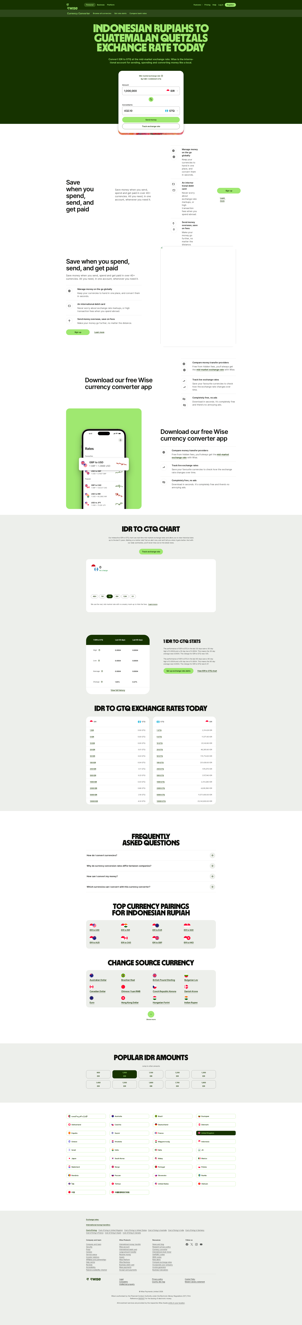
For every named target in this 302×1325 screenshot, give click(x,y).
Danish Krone (191, 991)
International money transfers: (98, 1225)
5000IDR (93, 795)
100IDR (93, 762)
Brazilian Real (128, 980)
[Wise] (73, 4)
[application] (108, 583)
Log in (220, 5)
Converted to (127, 105)
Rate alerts (156, 1260)
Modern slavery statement (195, 1282)
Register (230, 5)
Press (88, 1249)
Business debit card (126, 1265)
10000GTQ (161, 801)
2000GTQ (161, 788)
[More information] (99, 650)
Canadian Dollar (98, 991)
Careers (89, 1252)
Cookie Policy (190, 1279)
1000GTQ (161, 782)
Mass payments (125, 1267)
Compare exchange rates (162, 1262)
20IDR (92, 750)
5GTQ (159, 737)
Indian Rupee (191, 1002)
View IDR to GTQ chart (207, 671)
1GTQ (159, 730)
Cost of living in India (176, 1230)
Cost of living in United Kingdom (111, 1230)
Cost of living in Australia (157, 1230)
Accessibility (91, 1267)
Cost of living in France (94, 1233)
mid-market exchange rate (210, 369)
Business (101, 5)
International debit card (128, 1249)
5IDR (92, 737)
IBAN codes (156, 1257)
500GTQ (160, 775)
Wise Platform (124, 1260)
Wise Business (124, 1262)
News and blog (158, 1244)
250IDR (93, 769)
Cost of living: (91, 1230)
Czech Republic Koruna (164, 991)
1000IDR (93, 782)
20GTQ (160, 750)
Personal (90, 5)
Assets (121, 1257)
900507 (141, 1298)
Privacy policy (157, 1279)
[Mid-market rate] (162, 76)
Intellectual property (127, 1284)
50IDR (92, 756)
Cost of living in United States (135, 1230)
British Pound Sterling (164, 980)
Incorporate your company (162, 1265)
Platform (110, 5)
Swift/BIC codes (158, 1254)
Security (89, 1247)
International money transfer (130, 1244)
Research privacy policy (161, 1247)
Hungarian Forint (161, 1002)
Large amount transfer (127, 1252)
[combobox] (172, 91)
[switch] (151, 99)
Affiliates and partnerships (96, 1260)
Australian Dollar (98, 980)
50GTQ (160, 756)
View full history (118, 690)
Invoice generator (159, 1267)
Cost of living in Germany (194, 1230)
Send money (150, 120)
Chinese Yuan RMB (131, 991)
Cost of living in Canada (132, 1233)
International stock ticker (161, 1252)
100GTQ (160, 762)
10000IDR (94, 801)
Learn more (221, 199)
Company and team (93, 1244)
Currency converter (159, 1249)
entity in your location (176, 1303)
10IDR (92, 743)
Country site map (158, 1282)
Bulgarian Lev (191, 980)
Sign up (229, 190)
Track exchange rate (151, 126)
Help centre (90, 1262)
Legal (121, 1279)
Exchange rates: (92, 1219)
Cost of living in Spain (113, 1233)
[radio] (94, 596)
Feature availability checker (96, 1270)
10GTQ (160, 743)
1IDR (92, 730)
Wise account (124, 1247)
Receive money (125, 1254)
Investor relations (92, 1257)
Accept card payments (128, 1270)
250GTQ (160, 769)
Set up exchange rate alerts (178, 671)
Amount (125, 85)
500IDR (93, 775)
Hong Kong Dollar (130, 1002)
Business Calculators (160, 1270)
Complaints (123, 1282)
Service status (91, 1254)
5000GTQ (161, 795)
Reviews (89, 1265)
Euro (92, 1002)
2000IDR (93, 788)
